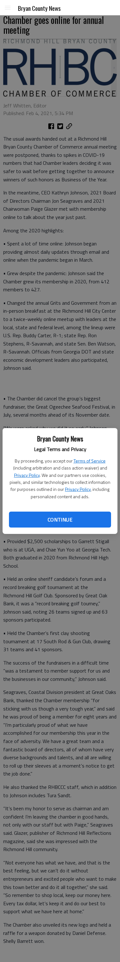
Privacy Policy (27, 475)
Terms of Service (90, 460)
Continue (60, 519)
